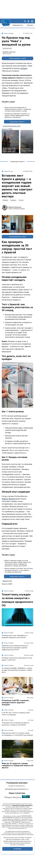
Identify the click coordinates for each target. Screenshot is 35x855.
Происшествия (7, 48)
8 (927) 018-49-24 (17, 786)
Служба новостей (9, 52)
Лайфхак (5, 200)
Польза (21, 200)
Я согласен (17, 849)
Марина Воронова (14, 207)
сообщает (24, 68)
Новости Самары (8, 33)
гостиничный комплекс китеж (11, 126)
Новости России (8, 171)
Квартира (13, 200)
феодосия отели (7, 581)
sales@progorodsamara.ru (16, 789)
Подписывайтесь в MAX (17, 58)
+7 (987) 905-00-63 (15, 822)
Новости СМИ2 (7, 129)
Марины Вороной (9, 499)
